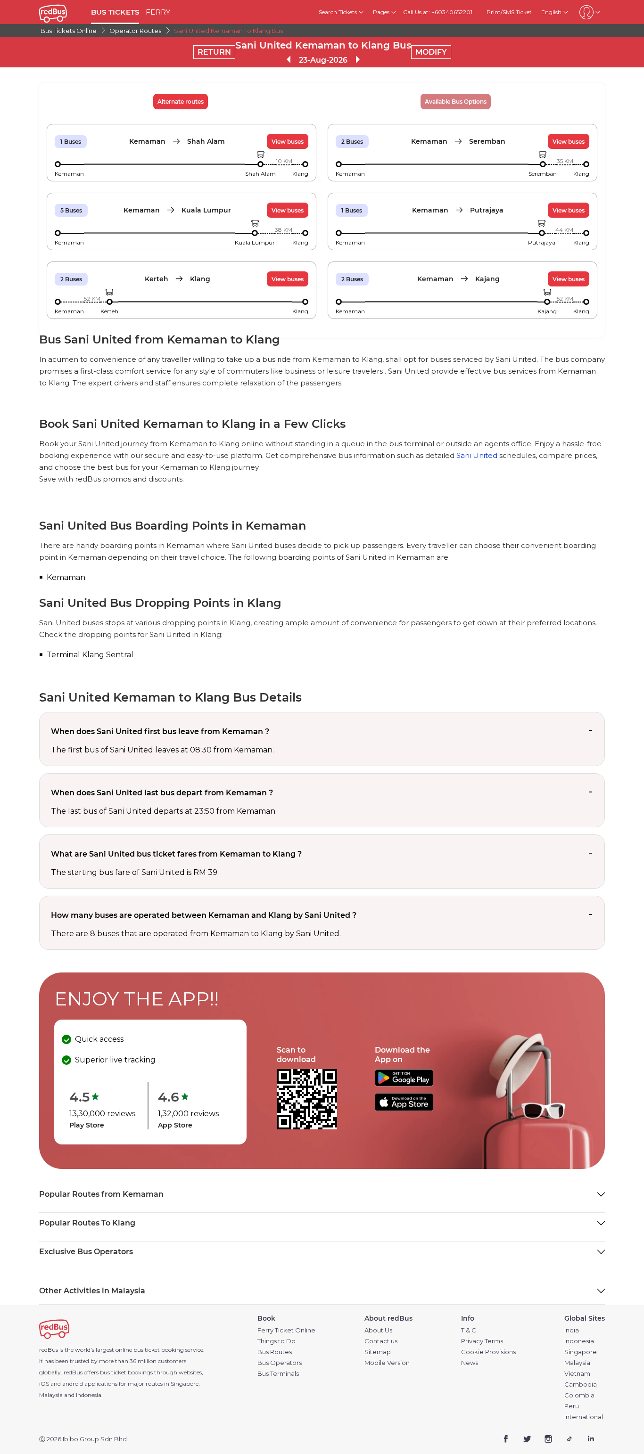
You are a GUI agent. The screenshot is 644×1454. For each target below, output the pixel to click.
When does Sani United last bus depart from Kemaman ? (162, 792)
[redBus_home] (61, 12)
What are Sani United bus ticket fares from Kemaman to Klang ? (176, 854)
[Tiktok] (569, 1439)
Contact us (380, 1341)
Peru (571, 1406)
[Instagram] (548, 1439)
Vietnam (577, 1374)
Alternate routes (180, 101)
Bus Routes (274, 1352)
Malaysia (577, 1363)
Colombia (579, 1395)
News (469, 1363)
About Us (378, 1330)
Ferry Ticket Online (286, 1330)
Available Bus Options (456, 101)
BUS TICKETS (115, 12)
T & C (468, 1330)
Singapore (580, 1352)
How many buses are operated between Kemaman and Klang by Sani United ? (203, 915)
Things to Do (276, 1341)
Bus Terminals (278, 1374)
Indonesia (579, 1341)
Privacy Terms (482, 1341)
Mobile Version (387, 1363)
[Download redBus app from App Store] (404, 1108)
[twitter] (527, 1439)
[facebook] (506, 1439)
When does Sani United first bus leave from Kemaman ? (160, 731)
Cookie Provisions (488, 1352)
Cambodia (580, 1384)
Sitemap (377, 1352)
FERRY (158, 12)
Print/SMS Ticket (509, 12)
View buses (288, 141)
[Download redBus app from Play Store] (404, 1083)
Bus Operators (279, 1363)
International (583, 1417)
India (571, 1330)
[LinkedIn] (590, 1439)
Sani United (476, 455)
